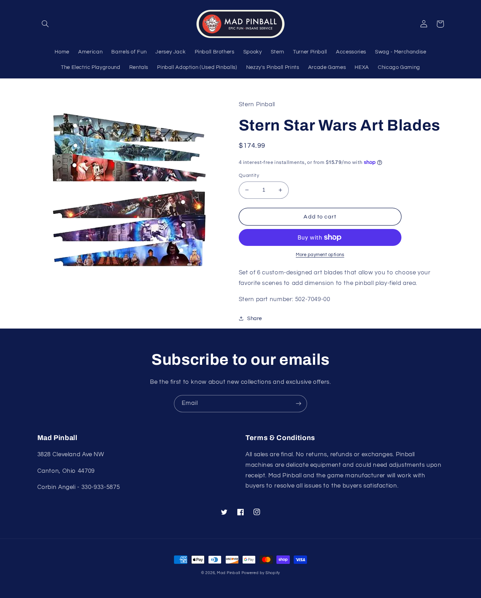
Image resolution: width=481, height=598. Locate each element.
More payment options (320, 255)
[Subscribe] (299, 403)
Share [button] (254, 318)
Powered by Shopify (261, 573)
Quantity (249, 175)
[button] (45, 24)
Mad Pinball (228, 573)
